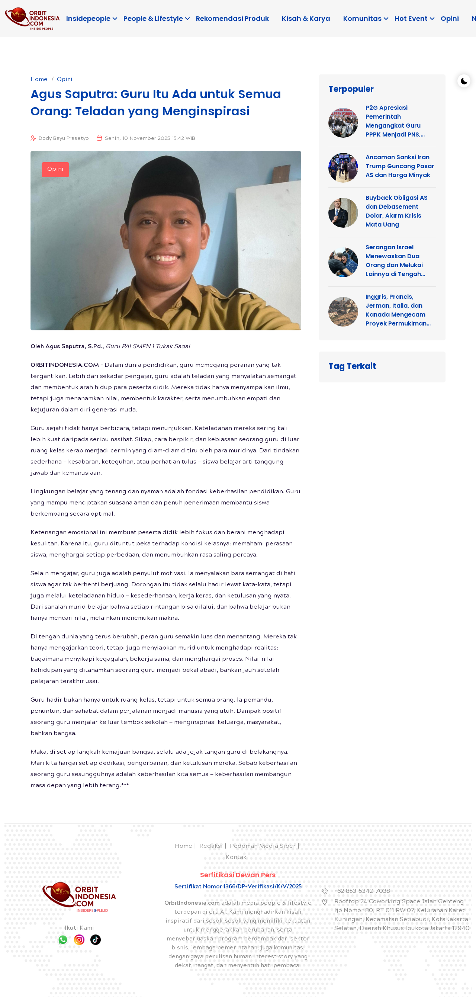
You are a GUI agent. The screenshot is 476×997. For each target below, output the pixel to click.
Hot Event (411, 18)
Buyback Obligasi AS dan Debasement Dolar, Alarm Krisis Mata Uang (397, 211)
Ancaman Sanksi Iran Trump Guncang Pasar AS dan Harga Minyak (400, 166)
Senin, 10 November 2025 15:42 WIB (150, 139)
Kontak (236, 858)
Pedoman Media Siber (263, 846)
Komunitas (362, 18)
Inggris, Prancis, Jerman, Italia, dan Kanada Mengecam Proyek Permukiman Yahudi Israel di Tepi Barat (396, 310)
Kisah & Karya (306, 18)
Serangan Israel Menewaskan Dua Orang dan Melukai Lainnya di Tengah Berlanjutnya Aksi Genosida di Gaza (394, 261)
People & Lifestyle (153, 18)
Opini (450, 18)
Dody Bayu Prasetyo (64, 139)
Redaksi (211, 846)
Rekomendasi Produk (232, 18)
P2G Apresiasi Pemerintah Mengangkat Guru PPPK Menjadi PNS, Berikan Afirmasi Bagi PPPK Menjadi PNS (398, 121)
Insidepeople (88, 18)
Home (39, 80)
